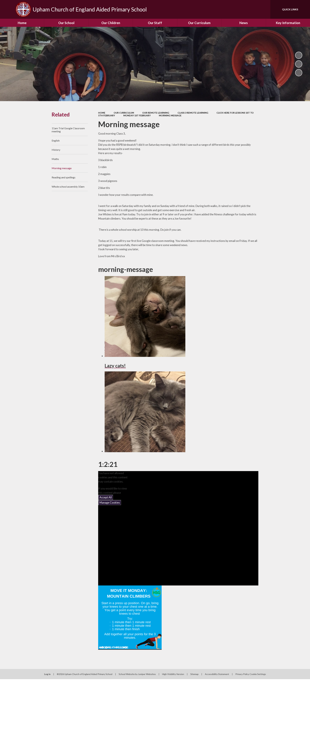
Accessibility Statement (217, 674)
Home (101, 112)
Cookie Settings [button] (258, 674)
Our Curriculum (124, 112)
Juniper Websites (147, 674)
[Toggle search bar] (264, 9)
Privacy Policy (242, 674)
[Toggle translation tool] (253, 9)
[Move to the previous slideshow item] (298, 64)
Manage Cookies (109, 502)
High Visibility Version (173, 674)
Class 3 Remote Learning (193, 112)
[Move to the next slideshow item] (298, 72)
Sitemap (194, 674)
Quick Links (290, 9)
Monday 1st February (137, 115)
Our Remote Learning (155, 112)
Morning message (170, 115)
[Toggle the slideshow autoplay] (298, 55)
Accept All (105, 497)
